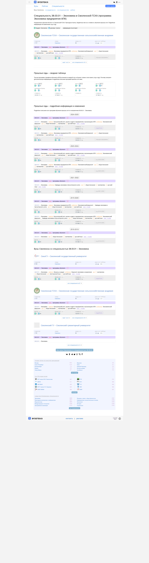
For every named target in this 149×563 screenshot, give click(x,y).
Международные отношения (42, 403)
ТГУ (81, 384)
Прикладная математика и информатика (45, 400)
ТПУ (81, 379)
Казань (36, 368)
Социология (80, 405)
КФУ (81, 387)
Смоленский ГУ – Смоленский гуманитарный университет (66, 325)
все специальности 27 (74, 283)
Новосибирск (38, 370)
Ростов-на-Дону (81, 368)
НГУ (81, 382)
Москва (36, 363)
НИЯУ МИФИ (40, 389)
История (79, 403)
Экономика (37, 398)
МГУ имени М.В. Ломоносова (44, 379)
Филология (80, 402)
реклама (79, 418)
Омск (78, 364)
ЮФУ (81, 389)
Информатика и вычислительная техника (87, 400)
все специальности (74, 408)
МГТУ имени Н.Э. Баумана (44, 387)
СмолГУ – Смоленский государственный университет (64, 256)
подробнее (99, 128)
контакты (69, 418)
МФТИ (39, 382)
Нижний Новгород (81, 366)
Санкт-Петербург (39, 364)
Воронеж (79, 363)
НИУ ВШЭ (40, 384)
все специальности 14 (74, 345)
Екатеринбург (38, 366)
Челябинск (79, 370)
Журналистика (38, 402)
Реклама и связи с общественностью (86, 398)
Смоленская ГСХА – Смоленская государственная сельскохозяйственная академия (77, 35)
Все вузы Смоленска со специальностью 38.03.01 (75, 350)
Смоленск (57, 43)
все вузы (74, 392)
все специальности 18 (78, 62)
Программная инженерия (41, 405)
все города (74, 372)
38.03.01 (37, 51)
